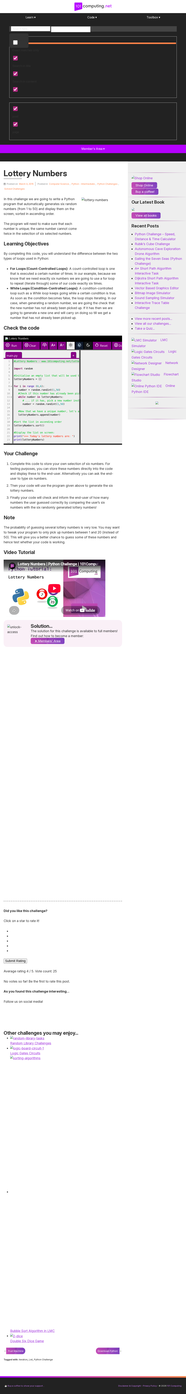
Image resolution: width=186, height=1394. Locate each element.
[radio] (63, 931)
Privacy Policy (150, 1386)
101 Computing (174, 1386)
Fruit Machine (15, 1350)
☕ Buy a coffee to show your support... (25, 1386)
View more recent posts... (153, 319)
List (31, 1359)
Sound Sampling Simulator (154, 298)
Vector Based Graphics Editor (157, 288)
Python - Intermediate (83, 184)
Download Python (108, 1350)
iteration (23, 1359)
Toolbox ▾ (153, 17)
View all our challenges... (153, 323)
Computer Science (59, 184)
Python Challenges (107, 184)
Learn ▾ (31, 17)
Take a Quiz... (145, 328)
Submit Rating (15, 961)
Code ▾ (92, 17)
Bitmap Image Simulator (152, 293)
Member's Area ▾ (93, 149)
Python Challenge (43, 1359)
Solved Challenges (14, 188)
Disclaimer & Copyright (129, 1386)
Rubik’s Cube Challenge (152, 244)
